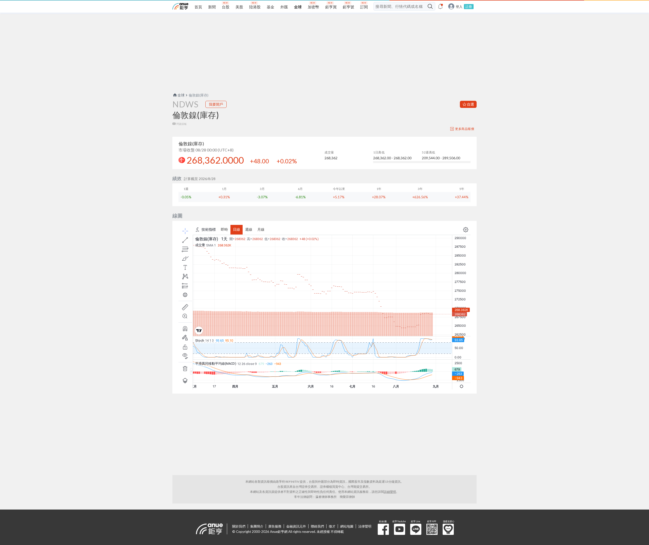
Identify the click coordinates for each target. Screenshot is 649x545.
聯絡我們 (317, 526)
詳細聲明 (390, 492)
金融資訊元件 (296, 526)
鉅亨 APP (432, 529)
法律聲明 (364, 526)
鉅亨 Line (415, 529)
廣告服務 (274, 526)
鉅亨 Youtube (399, 529)
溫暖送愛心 (448, 529)
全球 (181, 95)
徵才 (332, 526)
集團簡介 (256, 526)
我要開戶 (216, 104)
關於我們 (238, 526)
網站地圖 (346, 526)
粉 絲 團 (383, 529)
